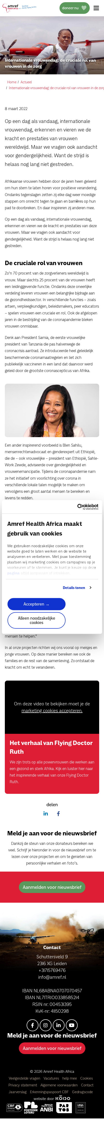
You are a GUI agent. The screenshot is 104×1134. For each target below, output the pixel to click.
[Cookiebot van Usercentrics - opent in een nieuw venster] (77, 507)
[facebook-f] (32, 1025)
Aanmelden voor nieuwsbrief (52, 887)
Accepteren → (36, 603)
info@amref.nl (52, 977)
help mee (70, 1078)
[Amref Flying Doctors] (31, 1108)
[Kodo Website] (63, 1098)
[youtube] (72, 1025)
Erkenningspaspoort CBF (50, 1092)
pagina (13, 573)
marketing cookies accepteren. (52, 710)
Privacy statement (23, 1085)
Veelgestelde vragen (25, 1078)
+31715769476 (52, 970)
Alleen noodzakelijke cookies (36, 620)
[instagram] (46, 1025)
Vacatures (52, 1078)
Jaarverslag (18, 1092)
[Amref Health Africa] (14, 1108)
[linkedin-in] (59, 1025)
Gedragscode (82, 1092)
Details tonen (74, 588)
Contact (87, 1085)
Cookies (86, 1078)
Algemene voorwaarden (59, 1085)
